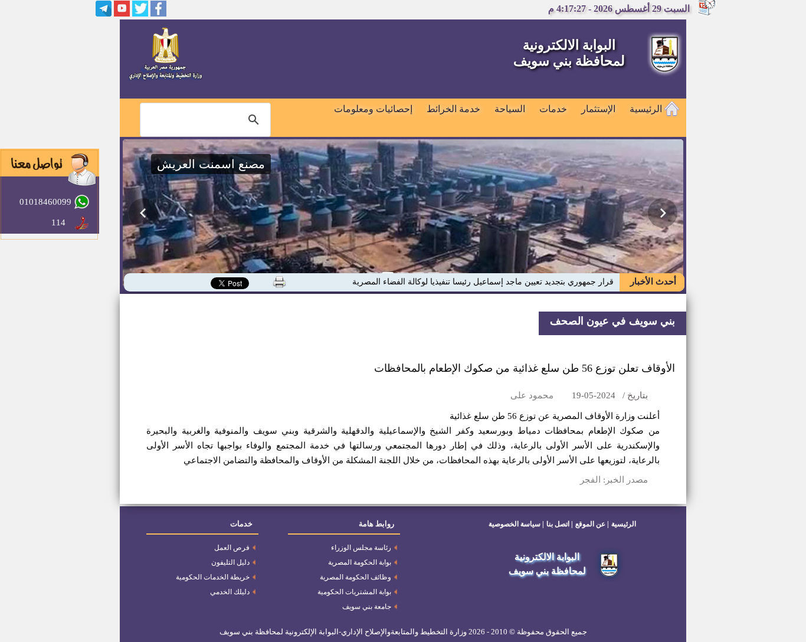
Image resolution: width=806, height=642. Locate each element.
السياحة (509, 109)
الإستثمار (598, 109)
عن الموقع (590, 524)
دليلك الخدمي (230, 592)
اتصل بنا (557, 524)
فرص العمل (232, 547)
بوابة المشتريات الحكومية (354, 592)
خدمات (553, 109)
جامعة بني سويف (366, 606)
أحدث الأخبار (652, 281)
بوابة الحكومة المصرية (359, 562)
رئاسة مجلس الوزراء (361, 547)
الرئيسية (647, 109)
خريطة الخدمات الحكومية (213, 577)
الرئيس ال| (595, 281)
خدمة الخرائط (453, 109)
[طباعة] (279, 282)
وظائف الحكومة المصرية (355, 577)
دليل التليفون (230, 562)
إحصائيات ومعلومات (373, 109)
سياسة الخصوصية (514, 524)
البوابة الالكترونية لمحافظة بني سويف (569, 53)
